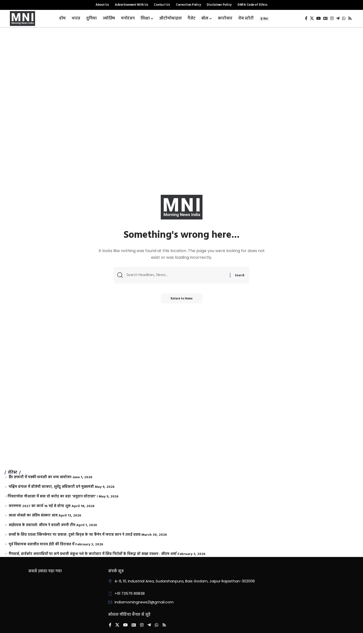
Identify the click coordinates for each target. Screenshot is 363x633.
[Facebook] (306, 18)
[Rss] (350, 18)
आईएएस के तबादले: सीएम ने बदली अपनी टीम (42, 525)
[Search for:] (176, 275)
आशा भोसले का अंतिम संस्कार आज (33, 515)
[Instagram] (332, 18)
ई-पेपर (264, 18)
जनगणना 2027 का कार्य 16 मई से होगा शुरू (40, 506)
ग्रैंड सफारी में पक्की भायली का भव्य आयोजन (40, 477)
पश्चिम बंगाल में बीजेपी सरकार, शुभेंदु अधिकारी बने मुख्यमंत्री (51, 487)
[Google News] (325, 18)
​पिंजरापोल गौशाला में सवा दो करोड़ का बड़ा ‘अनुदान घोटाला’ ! (53, 496)
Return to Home (182, 298)
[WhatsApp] (344, 18)
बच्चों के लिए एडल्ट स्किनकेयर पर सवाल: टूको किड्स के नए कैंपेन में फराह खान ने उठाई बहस (75, 535)
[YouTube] (318, 18)
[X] (312, 18)
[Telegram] (338, 18)
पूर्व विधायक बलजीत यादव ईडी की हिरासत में (41, 544)
